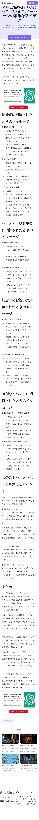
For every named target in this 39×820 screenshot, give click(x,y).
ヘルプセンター (31, 799)
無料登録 (32, 3)
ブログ (28, 796)
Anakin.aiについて (32, 801)
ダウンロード (20, 796)
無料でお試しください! (18, 107)
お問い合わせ (30, 804)
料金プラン (19, 804)
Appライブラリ (21, 799)
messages (8, 721)
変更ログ (19, 801)
